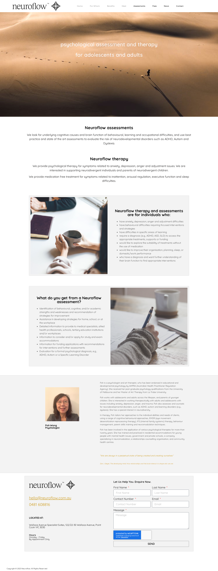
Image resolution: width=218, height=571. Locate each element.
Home (80, 6)
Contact (179, 6)
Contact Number (124, 499)
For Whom (95, 6)
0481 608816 (39, 504)
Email (155, 499)
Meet (124, 6)
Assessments (139, 6)
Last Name (159, 487)
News (166, 6)
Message (119, 510)
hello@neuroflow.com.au (50, 498)
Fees (154, 6)
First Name (120, 487)
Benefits (110, 6)
